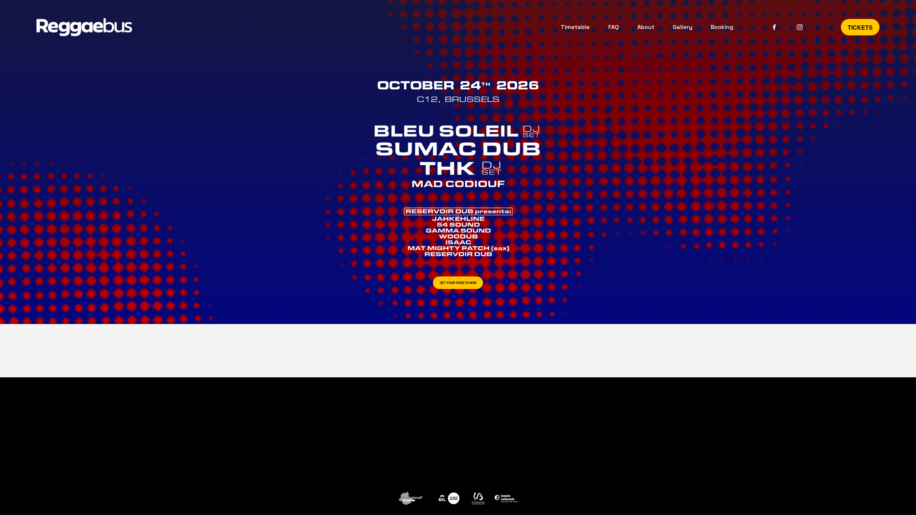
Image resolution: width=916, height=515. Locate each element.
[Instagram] (799, 27)
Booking (722, 27)
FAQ (613, 27)
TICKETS (860, 27)
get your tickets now (458, 283)
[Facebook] (774, 27)
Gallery (682, 27)
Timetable (575, 27)
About (645, 27)
